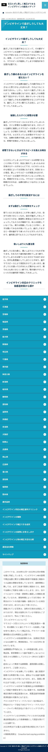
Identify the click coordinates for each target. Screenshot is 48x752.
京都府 (5, 419)
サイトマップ (8, 554)
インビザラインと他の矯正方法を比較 (18, 539)
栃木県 (5, 337)
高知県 (5, 479)
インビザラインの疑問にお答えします (18, 532)
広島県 (5, 464)
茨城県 (5, 329)
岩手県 (5, 299)
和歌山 (5, 442)
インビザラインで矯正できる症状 (16, 524)
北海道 (5, 307)
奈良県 (5, 427)
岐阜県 (5, 389)
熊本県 (5, 494)
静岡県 (5, 397)
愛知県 (5, 404)
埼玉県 (5, 352)
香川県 (5, 472)
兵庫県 (5, 449)
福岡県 (5, 487)
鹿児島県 (6, 502)
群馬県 (5, 344)
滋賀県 (5, 412)
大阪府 (5, 434)
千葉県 (5, 359)
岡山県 (5, 457)
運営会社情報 (8, 547)
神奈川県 (6, 374)
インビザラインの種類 (11, 517)
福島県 (5, 322)
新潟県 (5, 382)
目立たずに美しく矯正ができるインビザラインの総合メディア (21, 5)
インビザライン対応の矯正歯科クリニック (20, 509)
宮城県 (5, 314)
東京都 (5, 367)
